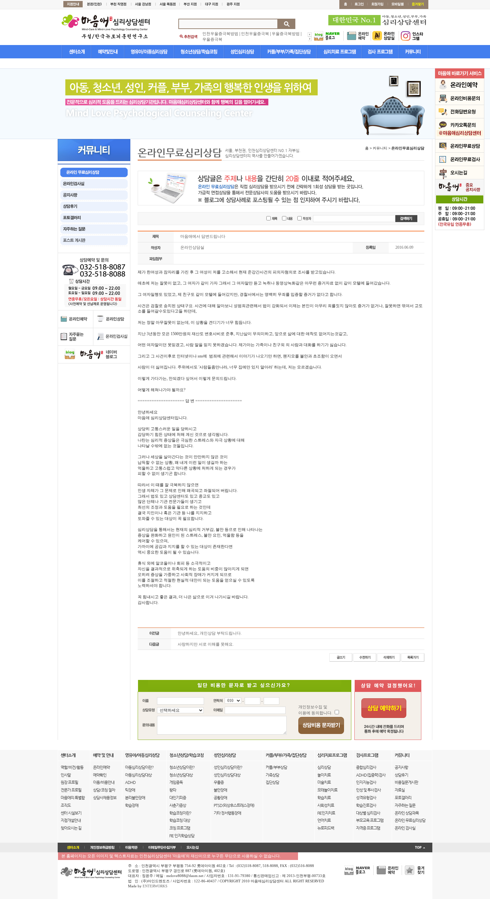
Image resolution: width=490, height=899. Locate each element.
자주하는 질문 (405, 805)
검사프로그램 (367, 755)
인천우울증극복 (255, 33)
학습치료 (324, 797)
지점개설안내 (71, 820)
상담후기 (401, 775)
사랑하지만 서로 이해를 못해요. (206, 644)
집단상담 (272, 782)
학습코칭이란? (180, 813)
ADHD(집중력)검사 (370, 775)
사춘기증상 (177, 805)
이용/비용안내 (103, 782)
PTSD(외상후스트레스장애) (234, 805)
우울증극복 (212, 39)
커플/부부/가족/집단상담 (286, 755)
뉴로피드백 (325, 828)
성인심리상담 (225, 755)
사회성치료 (325, 805)
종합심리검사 (366, 767)
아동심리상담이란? (139, 767)
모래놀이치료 (327, 790)
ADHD (130, 782)
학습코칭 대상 (179, 820)
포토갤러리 (403, 797)
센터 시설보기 (71, 813)
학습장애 (131, 805)
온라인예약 (101, 767)
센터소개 (68, 755)
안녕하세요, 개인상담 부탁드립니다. (210, 633)
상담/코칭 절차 (104, 790)
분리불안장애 (135, 797)
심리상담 (324, 767)
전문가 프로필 (71, 790)
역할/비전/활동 (72, 767)
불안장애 (220, 790)
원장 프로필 (69, 782)
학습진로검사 (366, 805)
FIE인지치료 (326, 813)
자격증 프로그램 (368, 828)
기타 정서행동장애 (227, 813)
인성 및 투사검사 (368, 790)
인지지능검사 (366, 782)
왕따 (172, 790)
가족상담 (272, 775)
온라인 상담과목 (407, 813)
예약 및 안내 (103, 755)
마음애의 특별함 (73, 797)
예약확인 (99, 775)
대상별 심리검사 (368, 813)
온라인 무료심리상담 (410, 820)
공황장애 (220, 797)
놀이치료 (324, 775)
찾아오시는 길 (71, 828)
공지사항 (401, 767)
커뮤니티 (402, 755)
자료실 (400, 790)
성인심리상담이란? (228, 767)
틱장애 (130, 790)
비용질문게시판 (406, 782)
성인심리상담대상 (227, 775)
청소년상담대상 (181, 775)
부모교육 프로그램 (369, 820)
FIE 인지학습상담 (181, 835)
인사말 (66, 775)
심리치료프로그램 (332, 755)
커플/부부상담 (276, 767)
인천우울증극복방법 (220, 33)
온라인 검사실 (405, 828)
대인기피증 (177, 797)
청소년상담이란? (182, 767)
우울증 (219, 782)
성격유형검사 (366, 797)
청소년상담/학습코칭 (186, 755)
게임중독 (176, 782)
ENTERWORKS (155, 886)
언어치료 (324, 820)
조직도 (66, 805)
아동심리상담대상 (138, 775)
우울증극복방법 (286, 33)
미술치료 (324, 782)
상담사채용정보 (104, 797)
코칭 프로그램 (179, 828)
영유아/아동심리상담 (142, 755)
